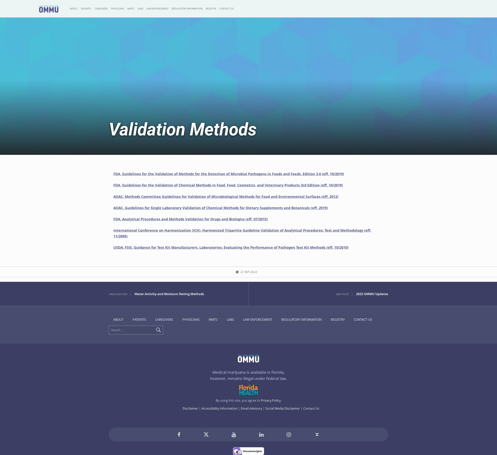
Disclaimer (190, 408)
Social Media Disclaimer (282, 408)
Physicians (117, 8)
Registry (211, 8)
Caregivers (101, 8)
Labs (140, 8)
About (74, 8)
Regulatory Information (187, 8)
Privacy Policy (271, 400)
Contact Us (226, 8)
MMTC (131, 8)
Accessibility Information (219, 408)
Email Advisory (251, 408)
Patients (86, 8)
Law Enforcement (157, 8)
